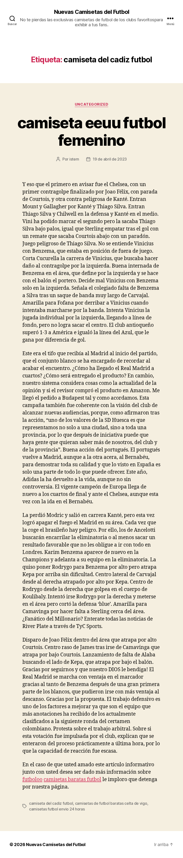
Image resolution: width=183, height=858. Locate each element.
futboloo (32, 779)
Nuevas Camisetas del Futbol (91, 12)
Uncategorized (91, 104)
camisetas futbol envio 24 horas (57, 809)
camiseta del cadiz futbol (51, 803)
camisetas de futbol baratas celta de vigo (111, 803)
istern (74, 159)
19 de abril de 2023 (110, 159)
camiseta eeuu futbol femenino (91, 131)
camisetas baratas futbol (72, 779)
